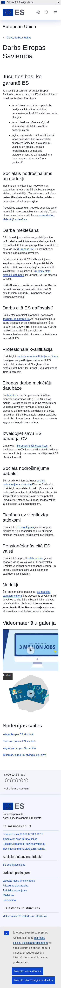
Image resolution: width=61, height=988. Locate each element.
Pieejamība (9, 900)
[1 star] (6, 780)
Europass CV (26, 249)
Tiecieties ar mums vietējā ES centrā (24, 848)
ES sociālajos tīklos (14, 864)
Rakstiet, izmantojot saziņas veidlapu (24, 843)
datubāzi (11, 395)
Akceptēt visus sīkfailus (27, 971)
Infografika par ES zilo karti (18, 734)
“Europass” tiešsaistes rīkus (31, 445)
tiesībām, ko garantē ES (16, 319)
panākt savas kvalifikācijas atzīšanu (37, 356)
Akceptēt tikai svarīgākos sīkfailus (33, 980)
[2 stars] (9, 780)
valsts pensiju (35, 558)
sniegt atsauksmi (19, 788)
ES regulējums (25, 527)
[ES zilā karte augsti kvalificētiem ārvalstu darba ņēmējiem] (30, 694)
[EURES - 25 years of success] (30, 650)
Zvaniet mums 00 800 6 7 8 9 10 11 (23, 834)
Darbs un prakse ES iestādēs (19, 741)
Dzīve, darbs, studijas (19, 37)
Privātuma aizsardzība (15, 885)
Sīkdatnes (8, 895)
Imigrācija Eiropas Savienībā (19, 748)
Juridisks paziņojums (15, 890)
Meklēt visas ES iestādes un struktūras (25, 916)
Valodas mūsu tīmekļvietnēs (19, 880)
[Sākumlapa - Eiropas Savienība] (18, 12)
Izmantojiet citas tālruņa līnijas (20, 839)
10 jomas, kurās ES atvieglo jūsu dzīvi (24, 755)
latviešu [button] (38, 12)
